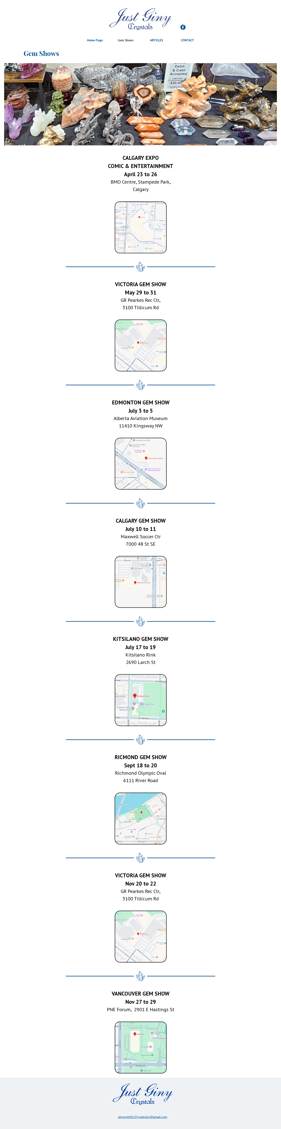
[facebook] (183, 27)
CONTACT (187, 40)
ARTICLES (156, 40)
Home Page (95, 40)
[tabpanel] (140, 173)
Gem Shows (126, 40)
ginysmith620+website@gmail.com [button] (142, 1117)
